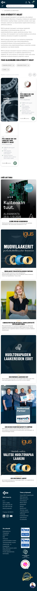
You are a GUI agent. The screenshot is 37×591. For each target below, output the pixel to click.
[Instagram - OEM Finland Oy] (7, 516)
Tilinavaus (5, 538)
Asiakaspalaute (7, 550)
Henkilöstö (5, 535)
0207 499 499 (8, 504)
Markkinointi (23, 508)
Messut (22, 506)
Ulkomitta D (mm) (21, 65)
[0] (33, 2)
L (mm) (4, 69)
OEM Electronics (24, 499)
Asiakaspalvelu (7, 531)
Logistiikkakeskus (24, 512)
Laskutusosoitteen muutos (9, 540)
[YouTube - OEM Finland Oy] (11, 516)
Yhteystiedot (6, 533)
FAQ (4, 537)
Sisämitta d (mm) (7, 65)
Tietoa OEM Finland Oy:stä (26, 495)
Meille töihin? (23, 502)
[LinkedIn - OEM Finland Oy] (4, 516)
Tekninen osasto (24, 510)
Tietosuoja (22, 514)
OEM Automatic (24, 497)
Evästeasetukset (24, 515)
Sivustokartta (23, 519)
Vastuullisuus (23, 517)
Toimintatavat (23, 501)
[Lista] (30, 74)
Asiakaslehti (23, 504)
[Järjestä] (34, 74)
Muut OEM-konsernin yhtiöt (10, 548)
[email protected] (7, 508)
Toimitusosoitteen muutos (9, 542)
